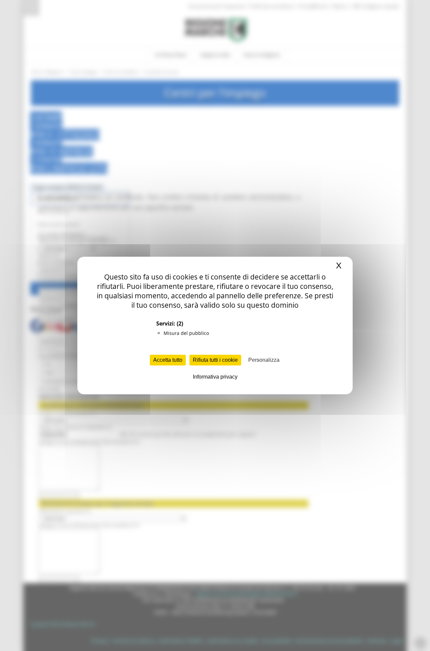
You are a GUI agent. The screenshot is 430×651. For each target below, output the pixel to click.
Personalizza (264, 360)
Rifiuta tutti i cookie (215, 360)
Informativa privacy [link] (215, 377)
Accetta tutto (167, 360)
